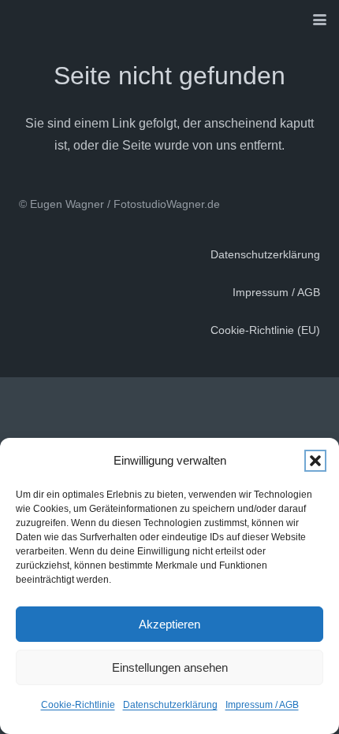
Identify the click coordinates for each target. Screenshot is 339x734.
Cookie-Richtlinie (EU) (265, 330)
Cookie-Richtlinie (78, 704)
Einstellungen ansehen (170, 667)
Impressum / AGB (262, 704)
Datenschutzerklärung (170, 704)
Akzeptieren (169, 624)
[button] (315, 461)
